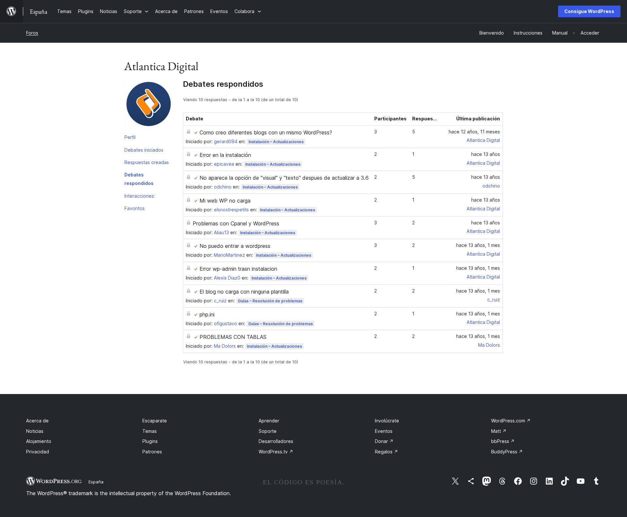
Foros (32, 33)
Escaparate (154, 420)
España (96, 481)
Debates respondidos (138, 179)
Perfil (130, 137)
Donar (384, 441)
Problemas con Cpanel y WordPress (236, 223)
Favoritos (134, 208)
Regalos (386, 451)
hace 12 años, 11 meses (474, 131)
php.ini (207, 314)
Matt (498, 431)
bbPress (503, 441)
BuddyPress (507, 451)
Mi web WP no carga (225, 200)
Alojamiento (38, 441)
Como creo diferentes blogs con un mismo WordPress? (266, 132)
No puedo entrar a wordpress (235, 246)
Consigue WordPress (589, 11)
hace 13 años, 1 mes (478, 245)
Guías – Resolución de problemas (270, 300)
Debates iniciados (143, 150)
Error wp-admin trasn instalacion (238, 269)
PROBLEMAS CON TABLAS (233, 337)
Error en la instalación (225, 155)
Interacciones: (139, 196)
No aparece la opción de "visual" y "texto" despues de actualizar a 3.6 (284, 178)
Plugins (150, 441)
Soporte (268, 431)
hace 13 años (485, 154)
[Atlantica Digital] (148, 105)
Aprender (269, 420)
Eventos (384, 431)
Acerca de (37, 420)
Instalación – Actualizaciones (276, 141)
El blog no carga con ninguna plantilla (244, 291)
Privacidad (37, 451)
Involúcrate (387, 420)
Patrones (152, 451)
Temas (149, 431)
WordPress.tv (276, 451)
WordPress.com (511, 420)
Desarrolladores (276, 441)
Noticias (34, 431)
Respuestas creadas (146, 162)
